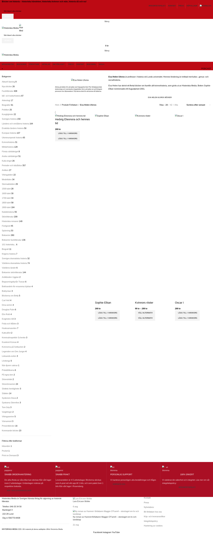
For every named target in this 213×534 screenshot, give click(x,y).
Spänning (6, 231)
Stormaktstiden (8, 184)
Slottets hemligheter (10, 389)
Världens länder (9, 268)
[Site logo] (10, 28)
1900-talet (6, 207)
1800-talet (6, 203)
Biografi (5, 249)
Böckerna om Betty (10, 296)
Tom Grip (6, 407)
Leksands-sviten (9, 356)
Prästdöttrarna (8, 370)
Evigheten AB (8, 319)
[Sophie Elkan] (113, 207)
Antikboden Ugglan (10, 277)
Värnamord (7, 421)
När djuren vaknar (10, 365)
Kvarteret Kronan (9, 342)
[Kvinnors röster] (153, 207)
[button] (67, 133)
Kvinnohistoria (8, 142)
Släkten (5, 393)
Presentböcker (8, 426)
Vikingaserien (8, 416)
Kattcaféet (6, 333)
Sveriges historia (9, 119)
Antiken (5, 170)
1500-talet (6, 189)
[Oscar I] (193, 207)
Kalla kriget (7, 161)
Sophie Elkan (103, 302)
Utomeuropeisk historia (12, 138)
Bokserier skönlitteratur (12, 272)
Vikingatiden (7, 175)
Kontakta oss (119, 484)
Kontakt (147, 498)
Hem (57, 105)
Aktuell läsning (8, 82)
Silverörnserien (8, 384)
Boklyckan (6, 291)
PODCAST (206, 69)
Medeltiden (7, 179)
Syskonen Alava (9, 398)
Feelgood (6, 226)
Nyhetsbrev (149, 507)
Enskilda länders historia (13, 128)
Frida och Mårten (9, 324)
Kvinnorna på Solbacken (13, 347)
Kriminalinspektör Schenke (14, 338)
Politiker (5, 110)
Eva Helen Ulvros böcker (160, 97)
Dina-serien (7, 305)
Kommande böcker (10, 431)
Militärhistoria (8, 147)
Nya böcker (7, 86)
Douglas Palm (8, 310)
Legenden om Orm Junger (13, 351)
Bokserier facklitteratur (12, 240)
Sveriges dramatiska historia (14, 258)
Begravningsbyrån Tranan (13, 282)
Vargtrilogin (7, 412)
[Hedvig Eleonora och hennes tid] (70, 116)
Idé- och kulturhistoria (11, 96)
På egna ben (7, 375)
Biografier (6, 105)
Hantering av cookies (153, 526)
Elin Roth (6, 314)
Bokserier (6, 235)
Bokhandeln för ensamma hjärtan (16, 286)
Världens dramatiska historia (14, 263)
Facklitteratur (7, 91)
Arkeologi (6, 100)
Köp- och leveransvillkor (19, 490)
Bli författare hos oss (153, 512)
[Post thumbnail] (82, 498)
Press (146, 503)
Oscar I (179, 302)
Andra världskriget (10, 156)
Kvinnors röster (144, 302)
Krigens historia (9, 254)
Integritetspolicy (187, 487)
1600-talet (6, 193)
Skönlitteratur (8, 217)
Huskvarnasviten (9, 328)
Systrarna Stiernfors (10, 403)
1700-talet (6, 198)
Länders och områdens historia (15, 124)
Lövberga (6, 361)
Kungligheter (7, 114)
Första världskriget (10, 151)
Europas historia (9, 133)
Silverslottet (7, 379)
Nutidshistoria (8, 212)
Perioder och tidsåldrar (12, 165)
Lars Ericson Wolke (81, 501)
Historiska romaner (10, 221)
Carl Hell (6, 300)
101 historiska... (9, 244)
